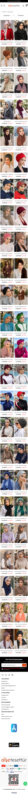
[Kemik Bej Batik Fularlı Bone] (7, 454)
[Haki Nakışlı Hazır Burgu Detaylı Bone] (7, 162)
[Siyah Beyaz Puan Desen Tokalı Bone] (21, 427)
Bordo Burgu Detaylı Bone (21, 227)
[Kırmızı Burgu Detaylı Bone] (21, 162)
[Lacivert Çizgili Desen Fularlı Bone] (7, 480)
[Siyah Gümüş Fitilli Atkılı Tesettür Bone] (21, 639)
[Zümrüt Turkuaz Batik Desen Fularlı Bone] (21, 506)
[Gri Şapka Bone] (7, 109)
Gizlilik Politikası (5, 683)
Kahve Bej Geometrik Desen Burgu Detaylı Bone (21, 253)
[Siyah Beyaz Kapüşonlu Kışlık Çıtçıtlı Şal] (21, 30)
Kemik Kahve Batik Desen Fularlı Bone (7, 439)
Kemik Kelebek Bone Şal (7, 95)
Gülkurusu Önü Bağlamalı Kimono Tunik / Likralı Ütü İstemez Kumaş (7, 280)
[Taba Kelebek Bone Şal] (21, 136)
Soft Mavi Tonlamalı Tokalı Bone (21, 492)
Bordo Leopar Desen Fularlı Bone (21, 95)
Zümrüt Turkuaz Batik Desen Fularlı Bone (21, 518)
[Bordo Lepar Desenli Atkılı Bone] (7, 639)
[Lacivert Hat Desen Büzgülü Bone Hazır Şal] (7, 586)
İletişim (3, 688)
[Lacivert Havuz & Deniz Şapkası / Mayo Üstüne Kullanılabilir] (7, 401)
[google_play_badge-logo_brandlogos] (14, 745)
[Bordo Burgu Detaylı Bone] (21, 215)
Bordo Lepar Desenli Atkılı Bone (7, 650)
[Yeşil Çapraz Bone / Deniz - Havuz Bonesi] (21, 321)
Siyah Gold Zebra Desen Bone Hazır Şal (7, 518)
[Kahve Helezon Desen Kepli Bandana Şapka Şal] (7, 559)
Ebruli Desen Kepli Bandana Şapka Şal (21, 571)
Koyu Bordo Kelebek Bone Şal (7, 148)
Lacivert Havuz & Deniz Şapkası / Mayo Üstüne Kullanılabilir (7, 412)
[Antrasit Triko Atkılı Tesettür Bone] (21, 57)
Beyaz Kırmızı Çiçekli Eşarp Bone (7, 42)
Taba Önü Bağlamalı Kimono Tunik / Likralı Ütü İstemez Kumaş (21, 306)
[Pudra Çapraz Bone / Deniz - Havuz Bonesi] (7, 348)
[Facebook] (2, 675)
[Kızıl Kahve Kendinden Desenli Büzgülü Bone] (7, 57)
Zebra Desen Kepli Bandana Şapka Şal (21, 545)
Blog (2, 714)
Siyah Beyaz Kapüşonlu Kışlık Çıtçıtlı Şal (21, 42)
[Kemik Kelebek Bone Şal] (7, 83)
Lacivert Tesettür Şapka (7, 200)
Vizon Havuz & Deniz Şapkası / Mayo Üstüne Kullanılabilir (21, 386)
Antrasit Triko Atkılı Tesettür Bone (21, 68)
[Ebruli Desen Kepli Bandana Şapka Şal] (21, 559)
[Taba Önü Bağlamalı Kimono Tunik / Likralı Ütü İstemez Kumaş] (21, 295)
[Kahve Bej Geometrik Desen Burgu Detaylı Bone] (21, 242)
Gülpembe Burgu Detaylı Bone (7, 253)
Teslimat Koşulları (5, 705)
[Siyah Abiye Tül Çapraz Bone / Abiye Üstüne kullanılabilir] (7, 295)
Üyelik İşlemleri (5, 709)
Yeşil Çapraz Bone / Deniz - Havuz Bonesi (21, 333)
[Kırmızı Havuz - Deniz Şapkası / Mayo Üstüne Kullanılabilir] (21, 401)
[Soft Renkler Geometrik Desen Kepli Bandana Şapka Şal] (7, 533)
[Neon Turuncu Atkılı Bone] (21, 612)
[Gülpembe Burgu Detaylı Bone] (7, 242)
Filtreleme (21, 15)
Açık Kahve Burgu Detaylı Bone (21, 597)
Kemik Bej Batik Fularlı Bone (7, 465)
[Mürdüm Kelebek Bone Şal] (21, 109)
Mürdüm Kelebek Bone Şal (21, 121)
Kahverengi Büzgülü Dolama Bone (21, 280)
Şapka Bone (4, 699)
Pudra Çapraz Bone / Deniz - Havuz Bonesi (7, 359)
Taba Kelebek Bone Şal (21, 148)
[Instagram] (9, 675)
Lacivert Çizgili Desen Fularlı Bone (7, 492)
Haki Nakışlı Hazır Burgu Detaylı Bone (7, 174)
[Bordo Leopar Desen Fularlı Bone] (21, 83)
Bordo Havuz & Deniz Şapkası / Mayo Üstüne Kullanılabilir (7, 386)
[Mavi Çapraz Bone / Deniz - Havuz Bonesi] (7, 321)
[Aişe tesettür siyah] (14, 760)
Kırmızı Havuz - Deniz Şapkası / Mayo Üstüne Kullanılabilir (21, 412)
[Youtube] (12, 675)
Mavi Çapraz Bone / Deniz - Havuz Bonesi (7, 333)
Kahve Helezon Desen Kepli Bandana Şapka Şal (7, 571)
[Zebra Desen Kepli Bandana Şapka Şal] (21, 533)
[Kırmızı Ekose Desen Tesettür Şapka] (21, 189)
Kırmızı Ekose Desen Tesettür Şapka (21, 200)
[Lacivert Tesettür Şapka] (7, 189)
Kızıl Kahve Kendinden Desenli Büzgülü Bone (7, 68)
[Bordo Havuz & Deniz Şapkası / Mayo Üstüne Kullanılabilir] (7, 374)
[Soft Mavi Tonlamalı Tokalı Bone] (21, 480)
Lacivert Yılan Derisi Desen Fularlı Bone (21, 465)
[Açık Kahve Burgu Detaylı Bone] (21, 586)
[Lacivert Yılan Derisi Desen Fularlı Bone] (21, 454)
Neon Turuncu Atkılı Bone (21, 624)
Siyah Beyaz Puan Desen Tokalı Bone (21, 439)
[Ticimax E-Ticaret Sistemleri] (14, 793)
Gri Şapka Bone (7, 121)
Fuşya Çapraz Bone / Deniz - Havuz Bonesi (21, 359)
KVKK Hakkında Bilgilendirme (8, 685)
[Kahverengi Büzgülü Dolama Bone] (21, 268)
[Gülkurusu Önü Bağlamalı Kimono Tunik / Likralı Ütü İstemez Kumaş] (7, 268)
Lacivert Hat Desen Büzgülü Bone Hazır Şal (7, 597)
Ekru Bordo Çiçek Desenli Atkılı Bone (7, 624)
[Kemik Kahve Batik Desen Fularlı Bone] (7, 427)
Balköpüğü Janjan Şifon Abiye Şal (7, 227)
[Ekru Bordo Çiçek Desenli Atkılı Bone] (7, 612)
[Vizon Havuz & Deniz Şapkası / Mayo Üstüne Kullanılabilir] (21, 374)
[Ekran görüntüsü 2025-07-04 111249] (14, 780)
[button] (6, 39)
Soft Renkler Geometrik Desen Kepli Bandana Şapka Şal (7, 545)
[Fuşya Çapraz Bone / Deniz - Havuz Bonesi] (21, 348)
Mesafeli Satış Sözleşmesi (7, 690)
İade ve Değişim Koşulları (7, 707)
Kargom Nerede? (5, 718)
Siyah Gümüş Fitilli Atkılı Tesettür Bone (21, 650)
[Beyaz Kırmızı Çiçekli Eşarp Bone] (7, 30)
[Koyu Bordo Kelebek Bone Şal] (7, 136)
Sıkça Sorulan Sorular (6, 716)
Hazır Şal (3, 697)
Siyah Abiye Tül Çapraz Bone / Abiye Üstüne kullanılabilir (7, 306)
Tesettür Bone (4, 695)
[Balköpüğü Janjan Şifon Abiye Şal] (7, 215)
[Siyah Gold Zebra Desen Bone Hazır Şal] (7, 506)
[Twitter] (6, 675)
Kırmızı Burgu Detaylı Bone (21, 174)
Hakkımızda (4, 681)
